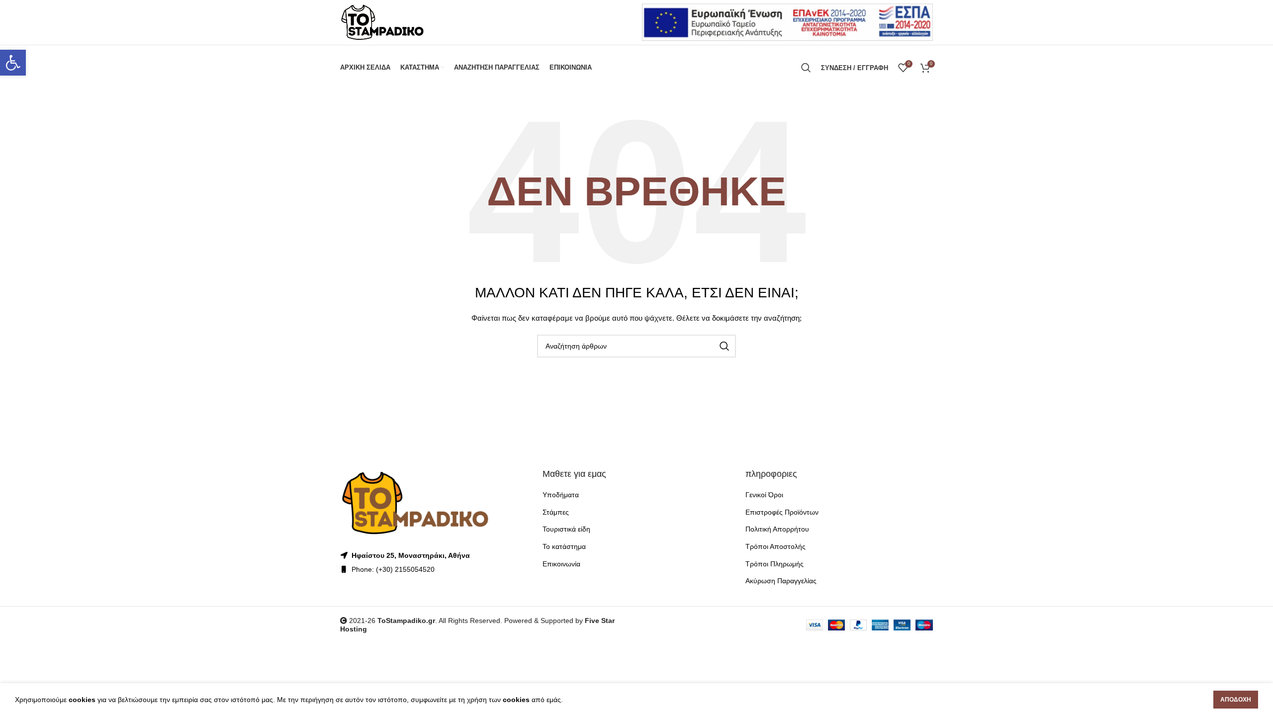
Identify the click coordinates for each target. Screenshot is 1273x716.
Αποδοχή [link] (1235, 699)
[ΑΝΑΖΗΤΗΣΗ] (724, 346)
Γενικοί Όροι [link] (764, 495)
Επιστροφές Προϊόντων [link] (781, 512)
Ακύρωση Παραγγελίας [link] (781, 581)
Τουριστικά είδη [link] (566, 529)
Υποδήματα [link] (561, 495)
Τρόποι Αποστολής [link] (775, 546)
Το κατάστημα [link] (564, 546)
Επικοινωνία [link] (561, 564)
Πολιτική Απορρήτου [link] (777, 529)
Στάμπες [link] (556, 512)
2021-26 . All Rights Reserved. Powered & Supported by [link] (466, 621)
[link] (13, 63)
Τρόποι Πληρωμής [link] (774, 564)
